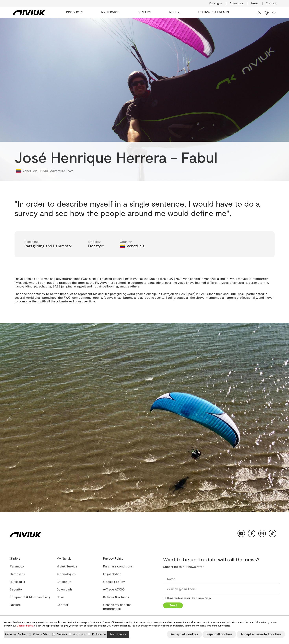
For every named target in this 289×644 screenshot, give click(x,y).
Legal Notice (112, 574)
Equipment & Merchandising (30, 597)
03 (239, 494)
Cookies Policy (25, 625)
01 (221, 494)
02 (234, 494)
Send (173, 605)
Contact (271, 3)
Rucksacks (17, 582)
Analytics (62, 634)
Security (16, 589)
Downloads (237, 3)
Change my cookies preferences (117, 607)
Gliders (15, 559)
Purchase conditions (118, 566)
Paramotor (17, 566)
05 (249, 494)
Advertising (79, 634)
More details (117, 634)
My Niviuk (63, 559)
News (254, 3)
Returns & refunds (116, 597)
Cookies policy (114, 582)
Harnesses (17, 574)
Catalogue (215, 3)
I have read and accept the (189, 598)
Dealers (15, 605)
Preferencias (99, 634)
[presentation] (11, 417)
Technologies (66, 574)
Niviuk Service (66, 566)
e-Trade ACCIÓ (114, 589)
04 (244, 494)
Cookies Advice (41, 634)
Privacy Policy (113, 559)
